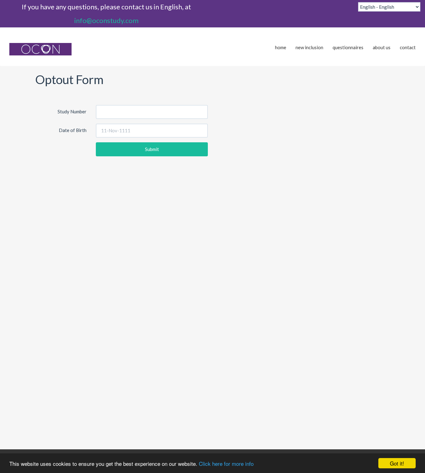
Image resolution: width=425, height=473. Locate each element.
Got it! (397, 463)
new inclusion (309, 47)
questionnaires (348, 47)
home (280, 47)
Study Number (72, 111)
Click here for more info (226, 463)
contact (408, 47)
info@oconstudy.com (106, 20)
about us (381, 47)
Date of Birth (72, 130)
